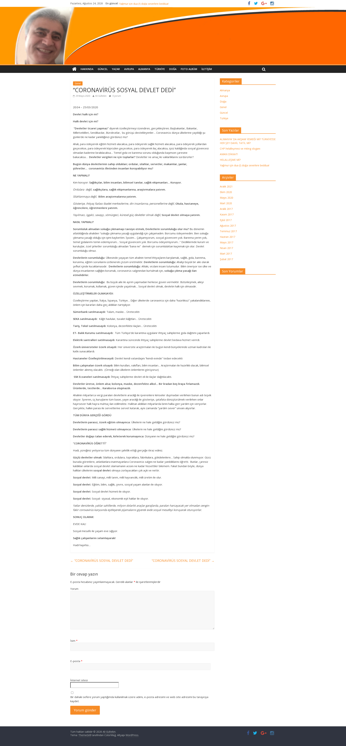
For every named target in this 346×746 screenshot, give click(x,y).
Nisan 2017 (226, 248)
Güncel (103, 69)
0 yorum (116, 95)
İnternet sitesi (79, 680)
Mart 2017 (226, 253)
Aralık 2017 (226, 209)
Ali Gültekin (101, 95)
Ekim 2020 (226, 192)
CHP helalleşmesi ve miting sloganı (240, 148)
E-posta (76, 661)
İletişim (206, 69)
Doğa (172, 69)
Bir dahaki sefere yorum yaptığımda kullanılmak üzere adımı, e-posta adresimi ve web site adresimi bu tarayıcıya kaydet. (139, 699)
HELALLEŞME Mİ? (129, 3)
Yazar (116, 69)
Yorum (74, 588)
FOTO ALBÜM (189, 69)
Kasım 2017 (227, 214)
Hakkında (87, 69)
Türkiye (159, 69)
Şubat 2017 (226, 259)
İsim (73, 640)
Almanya (144, 69)
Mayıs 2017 (226, 242)
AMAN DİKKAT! (229, 154)
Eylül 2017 (226, 220)
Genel (78, 83)
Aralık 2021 (226, 186)
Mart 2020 (226, 203)
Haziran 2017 (227, 237)
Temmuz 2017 (228, 231)
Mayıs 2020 (226, 197)
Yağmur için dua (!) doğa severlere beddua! (244, 165)
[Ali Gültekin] (173, 35)
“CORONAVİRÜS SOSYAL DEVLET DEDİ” (101, 560)
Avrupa (129, 69)
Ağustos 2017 (228, 225)
